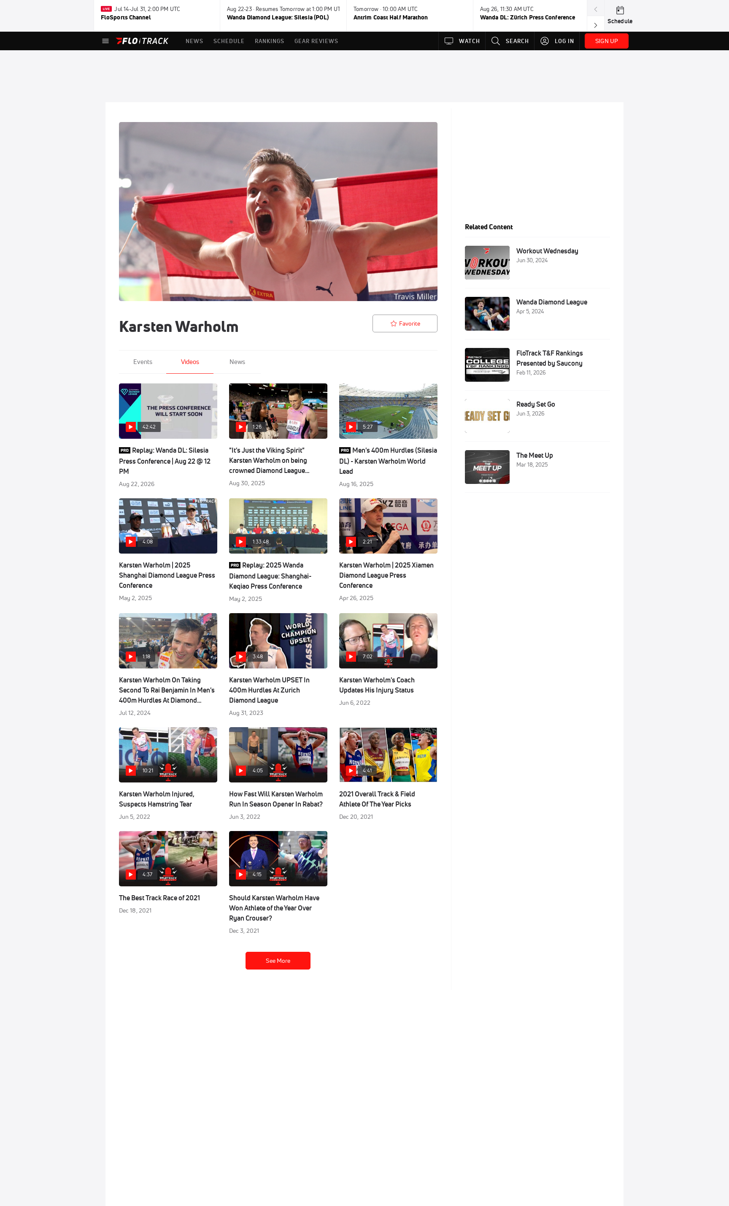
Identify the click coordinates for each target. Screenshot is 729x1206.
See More (278, 960)
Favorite (409, 323)
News (237, 362)
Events (142, 362)
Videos (190, 362)
